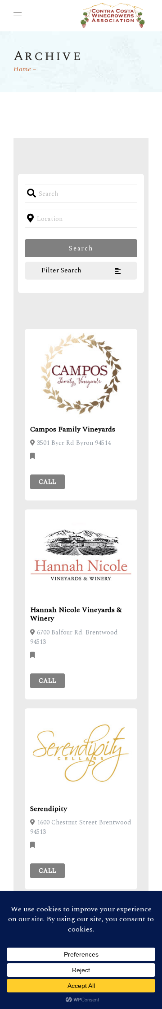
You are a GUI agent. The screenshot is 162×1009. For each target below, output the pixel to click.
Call (47, 482)
